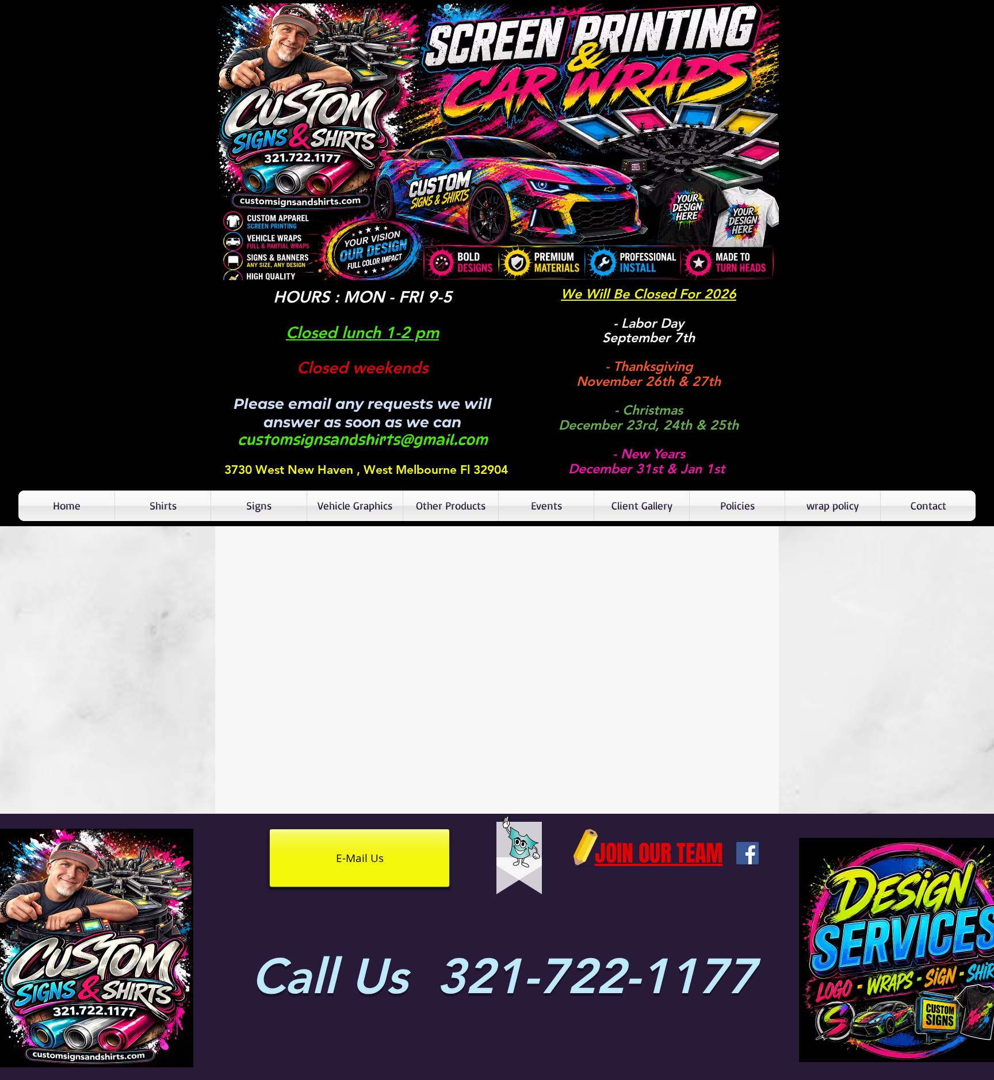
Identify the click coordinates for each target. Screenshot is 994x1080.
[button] (497, 141)
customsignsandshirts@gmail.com (363, 440)
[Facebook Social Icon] (747, 853)
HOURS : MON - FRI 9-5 (362, 297)
